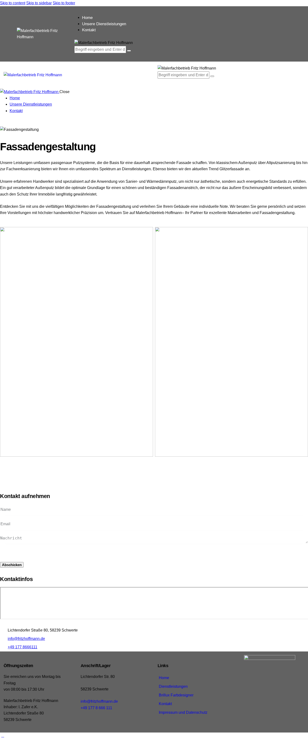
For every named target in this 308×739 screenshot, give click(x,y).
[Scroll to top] (2, 735)
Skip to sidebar (39, 3)
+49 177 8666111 (22, 647)
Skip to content (12, 3)
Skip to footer (64, 3)
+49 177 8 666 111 (96, 708)
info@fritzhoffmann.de (26, 639)
